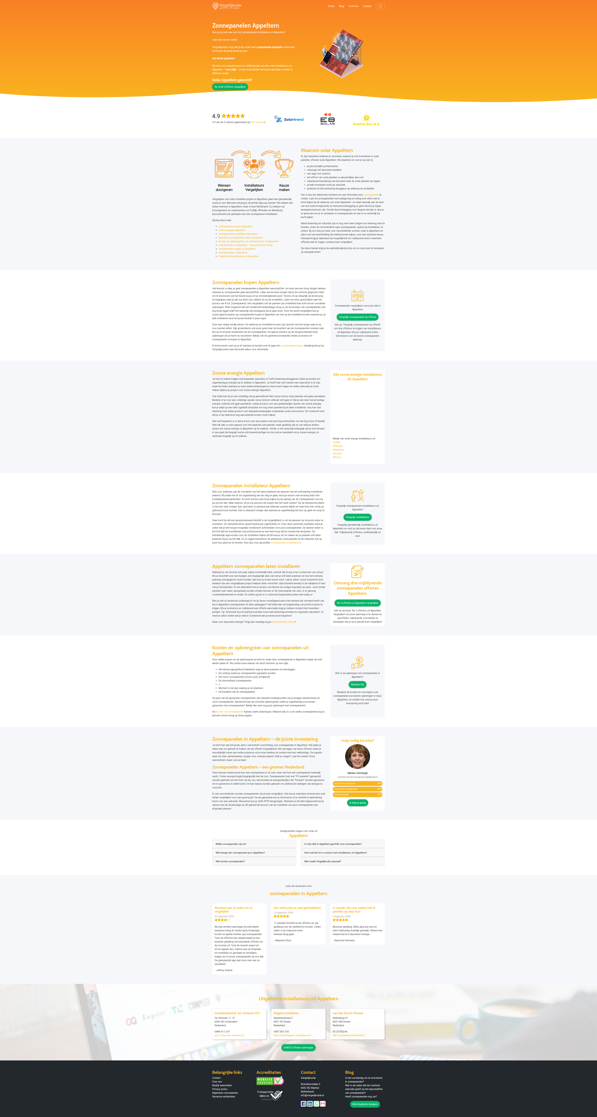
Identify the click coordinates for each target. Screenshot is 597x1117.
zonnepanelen (371, 194)
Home (331, 6)
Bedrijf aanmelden (222, 1085)
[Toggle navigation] (380, 6)
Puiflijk (336, 442)
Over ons (354, 6)
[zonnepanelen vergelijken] (357, 296)
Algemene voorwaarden (225, 1092)
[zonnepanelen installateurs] (357, 496)
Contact (367, 6)
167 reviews (257, 122)
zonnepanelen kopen (291, 345)
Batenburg (338, 449)
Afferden (337, 446)
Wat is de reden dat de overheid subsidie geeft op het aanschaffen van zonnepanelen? (364, 1089)
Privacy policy (219, 1089)
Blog (341, 6)
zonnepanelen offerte (283, 621)
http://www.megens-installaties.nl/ (292, 1035)
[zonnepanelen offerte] (357, 573)
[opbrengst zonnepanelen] (357, 664)
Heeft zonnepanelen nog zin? (361, 1096)
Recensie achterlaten (223, 1096)
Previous (207, 936)
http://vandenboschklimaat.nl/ (349, 1035)
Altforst (337, 457)
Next (389, 936)
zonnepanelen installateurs (285, 542)
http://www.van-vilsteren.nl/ (230, 1035)
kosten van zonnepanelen (230, 711)
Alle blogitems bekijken (365, 1104)
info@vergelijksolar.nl (312, 1095)
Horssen (337, 453)
